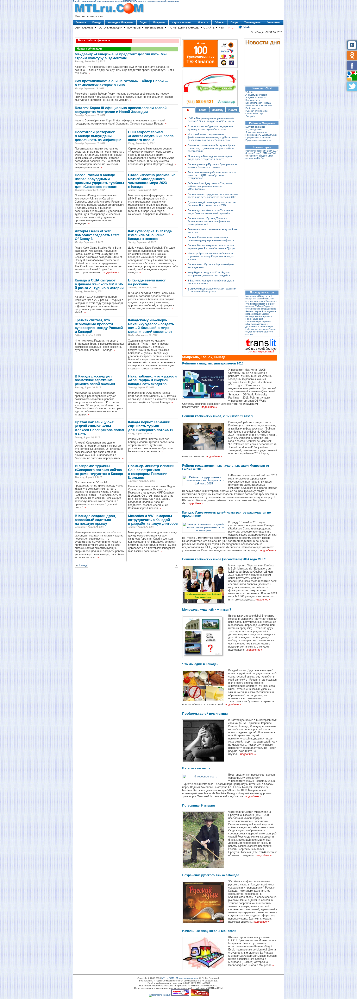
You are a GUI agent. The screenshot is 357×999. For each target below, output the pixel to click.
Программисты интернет (258, 137)
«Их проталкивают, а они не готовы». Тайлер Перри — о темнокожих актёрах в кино (121, 83)
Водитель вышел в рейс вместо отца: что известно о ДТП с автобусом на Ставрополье (212, 175)
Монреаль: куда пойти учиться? (206, 609)
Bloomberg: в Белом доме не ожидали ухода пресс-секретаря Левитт (210, 158)
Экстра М (250, 116)
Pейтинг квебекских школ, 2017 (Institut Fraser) (217, 416)
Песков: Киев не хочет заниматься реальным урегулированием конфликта (211, 239)
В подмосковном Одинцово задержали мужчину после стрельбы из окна (210, 128)
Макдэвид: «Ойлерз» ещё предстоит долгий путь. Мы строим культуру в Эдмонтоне (121, 56)
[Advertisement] (209, 323)
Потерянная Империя (198, 805)
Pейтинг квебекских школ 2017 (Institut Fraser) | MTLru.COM (261, 151)
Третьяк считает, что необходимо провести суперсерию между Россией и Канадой (99, 326)
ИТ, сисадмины (253, 129)
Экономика (273, 22)
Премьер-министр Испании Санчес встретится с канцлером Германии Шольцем (151, 471)
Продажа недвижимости (258, 140)
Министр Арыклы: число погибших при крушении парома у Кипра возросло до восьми (210, 256)
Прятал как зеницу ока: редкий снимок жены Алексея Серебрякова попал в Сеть (99, 428)
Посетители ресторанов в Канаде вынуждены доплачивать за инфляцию (98, 136)
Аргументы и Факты (255, 97)
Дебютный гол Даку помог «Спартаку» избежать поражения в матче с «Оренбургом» (210, 186)
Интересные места (196, 768)
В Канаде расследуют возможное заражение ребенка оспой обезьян (95, 380)
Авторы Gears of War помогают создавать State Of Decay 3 (97, 235)
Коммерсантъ (252, 100)
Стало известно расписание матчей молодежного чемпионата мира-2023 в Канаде (151, 181)
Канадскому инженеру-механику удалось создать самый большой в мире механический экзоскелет (151, 326)
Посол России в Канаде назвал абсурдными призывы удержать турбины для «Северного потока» (99, 181)
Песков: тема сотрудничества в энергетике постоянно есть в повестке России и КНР (213, 196)
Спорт (234, 22)
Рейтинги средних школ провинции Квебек (259, 156)
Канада (96, 22)
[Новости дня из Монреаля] (263, 44)
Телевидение (252, 22)
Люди (143, 22)
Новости (203, 22)
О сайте (208, 27)
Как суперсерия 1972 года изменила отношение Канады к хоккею (150, 235)
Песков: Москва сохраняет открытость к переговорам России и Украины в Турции (211, 247)
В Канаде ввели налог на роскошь (147, 282)
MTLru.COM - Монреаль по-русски (179, 978)
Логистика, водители (256, 132)
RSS (221, 27)
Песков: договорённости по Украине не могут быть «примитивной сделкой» (210, 212)
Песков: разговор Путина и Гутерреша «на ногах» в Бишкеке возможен (213, 166)
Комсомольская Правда (258, 103)
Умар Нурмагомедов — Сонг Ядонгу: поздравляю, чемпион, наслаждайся (209, 274)
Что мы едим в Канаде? (183, 27)
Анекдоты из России (256, 95)
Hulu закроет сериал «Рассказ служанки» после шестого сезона (151, 136)
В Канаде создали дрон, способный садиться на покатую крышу (95, 520)
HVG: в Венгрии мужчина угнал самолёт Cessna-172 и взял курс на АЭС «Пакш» (211, 120)
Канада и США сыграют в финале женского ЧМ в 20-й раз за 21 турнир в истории (99, 284)
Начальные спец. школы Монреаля (209, 931)
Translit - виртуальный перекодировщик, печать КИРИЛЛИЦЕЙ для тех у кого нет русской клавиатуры (126, 1)
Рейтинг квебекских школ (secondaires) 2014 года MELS (224, 559)
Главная (81, 22)
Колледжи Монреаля (120, 22)
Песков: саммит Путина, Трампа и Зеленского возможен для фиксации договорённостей (209, 221)
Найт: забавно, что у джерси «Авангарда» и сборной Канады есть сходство (152, 380)
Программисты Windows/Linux (261, 135)
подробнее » (111, 272)
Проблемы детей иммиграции (205, 713)
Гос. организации (110, 27)
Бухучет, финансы (255, 127)
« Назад (82, 565)
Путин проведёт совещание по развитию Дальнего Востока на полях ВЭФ (212, 204)
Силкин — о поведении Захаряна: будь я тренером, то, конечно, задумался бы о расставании (212, 148)
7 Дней (248, 92)
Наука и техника (182, 22)
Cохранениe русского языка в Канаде (210, 875)
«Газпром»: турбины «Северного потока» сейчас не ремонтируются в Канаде (99, 470)
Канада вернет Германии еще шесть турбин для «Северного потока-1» (150, 426)
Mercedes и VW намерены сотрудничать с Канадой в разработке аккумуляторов (153, 520)
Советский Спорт (254, 113)
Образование (84, 27)
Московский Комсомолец (258, 105)
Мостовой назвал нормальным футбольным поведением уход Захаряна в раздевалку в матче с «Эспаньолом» (213, 137)
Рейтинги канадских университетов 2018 (212, 363)
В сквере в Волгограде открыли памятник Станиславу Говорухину (212, 290)
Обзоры (219, 22)
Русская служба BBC (256, 111)
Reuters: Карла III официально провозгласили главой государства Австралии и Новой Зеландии (121, 110)
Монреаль (159, 22)
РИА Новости (252, 108)
